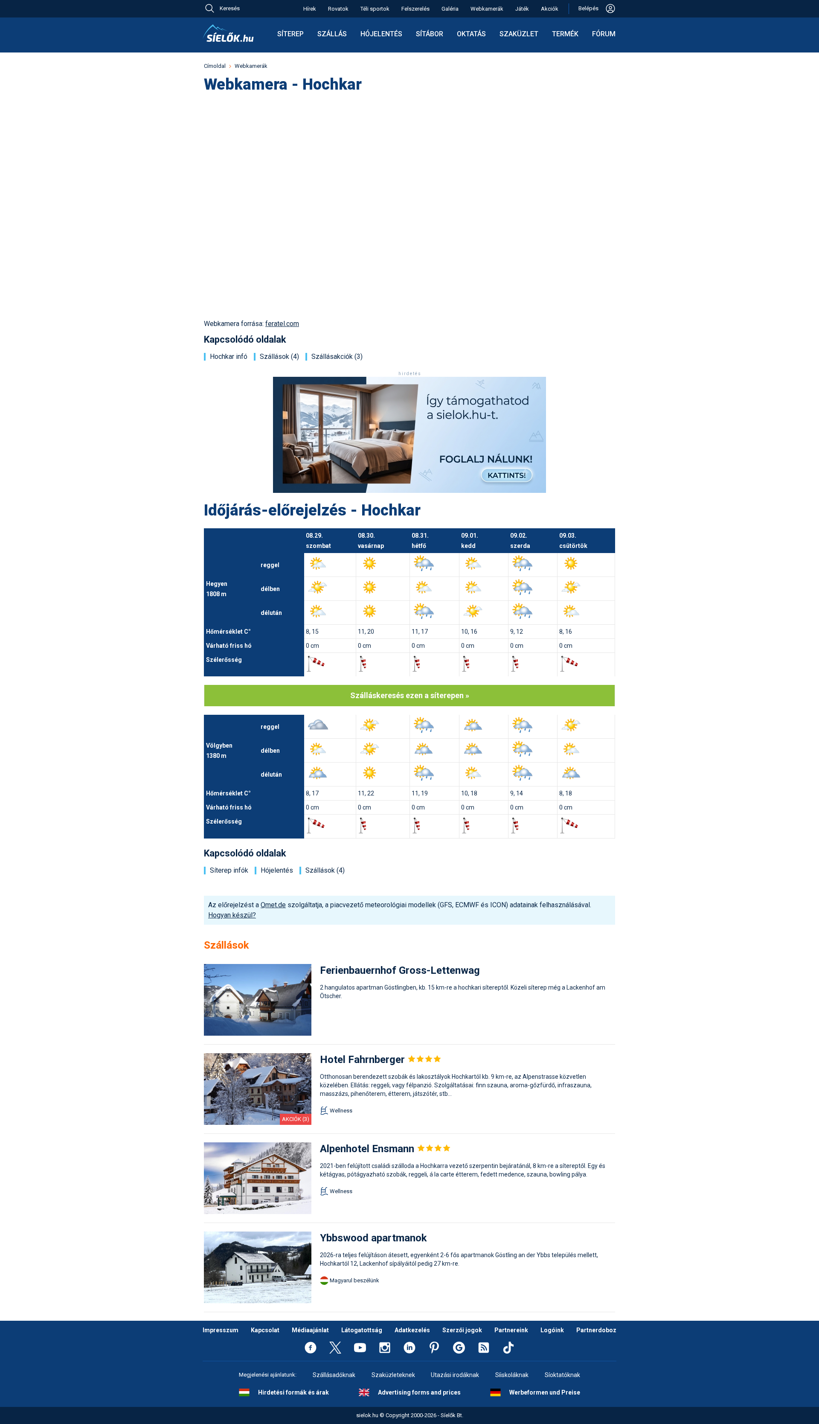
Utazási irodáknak (455, 1375)
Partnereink (511, 1330)
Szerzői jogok (462, 1330)
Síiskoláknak (512, 1375)
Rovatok (338, 9)
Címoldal (215, 66)
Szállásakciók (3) (337, 357)
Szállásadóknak (334, 1375)
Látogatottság (361, 1330)
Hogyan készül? (232, 915)
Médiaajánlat (310, 1330)
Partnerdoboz (596, 1330)
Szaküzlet (519, 34)
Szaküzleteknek (393, 1375)
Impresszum (220, 1330)
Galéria (450, 9)
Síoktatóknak (562, 1375)
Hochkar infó (228, 357)
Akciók (549, 9)
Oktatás (471, 34)
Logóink (552, 1330)
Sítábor (429, 34)
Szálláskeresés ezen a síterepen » (409, 695)
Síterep (290, 34)
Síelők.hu (228, 33)
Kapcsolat (265, 1330)
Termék (565, 34)
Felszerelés (415, 9)
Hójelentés (381, 34)
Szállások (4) (279, 357)
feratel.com (282, 324)
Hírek (309, 9)
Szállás (332, 34)
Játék (522, 9)
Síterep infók (229, 870)
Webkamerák (486, 9)
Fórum (604, 34)
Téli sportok (374, 9)
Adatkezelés (412, 1330)
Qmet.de (273, 905)
